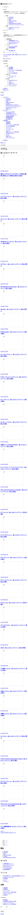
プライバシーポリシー (8, 902)
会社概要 (11, 67)
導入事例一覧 (12, 50)
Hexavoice (11, 18)
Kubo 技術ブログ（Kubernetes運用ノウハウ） (14, 875)
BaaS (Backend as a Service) (15, 23)
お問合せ (5, 88)
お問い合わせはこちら (8, 832)
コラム (10, 81)
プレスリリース (12, 75)
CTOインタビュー (13, 84)
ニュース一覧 (6, 890)
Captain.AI (11, 17)
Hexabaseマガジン (13, 80)
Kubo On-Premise (13, 20)
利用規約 (5, 899)
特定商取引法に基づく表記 (9, 901)
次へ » (3, 831)
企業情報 (5, 120)
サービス (5, 110)
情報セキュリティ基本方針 (12, 131)
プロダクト (6, 97)
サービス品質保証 (13, 73)
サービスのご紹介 (13, 46)
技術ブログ (11, 83)
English (2, 94)
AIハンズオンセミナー (14, 42)
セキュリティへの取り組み (15, 70)
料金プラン (11, 28)
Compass (11, 22)
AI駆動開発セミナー (14, 40)
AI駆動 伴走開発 (10, 116)
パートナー (11, 71)
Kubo (10, 19)
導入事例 (5, 878)
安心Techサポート (13, 43)
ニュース (11, 77)
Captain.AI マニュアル (14, 27)
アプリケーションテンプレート (16, 24)
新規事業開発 (12, 47)
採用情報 (11, 68)
